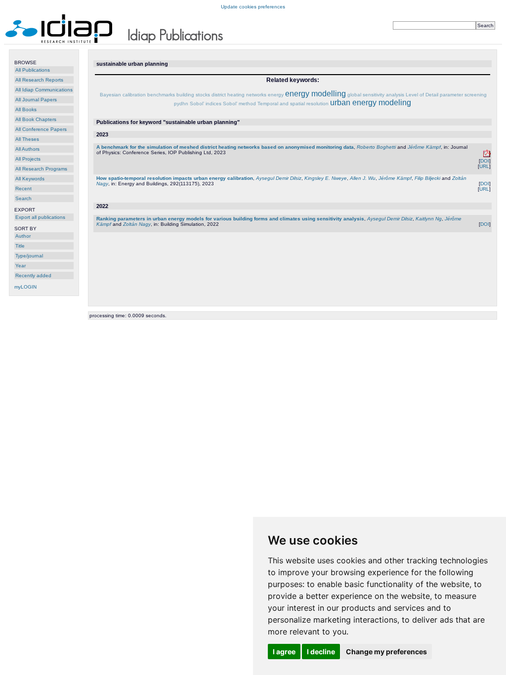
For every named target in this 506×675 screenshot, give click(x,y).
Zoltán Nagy (137, 224)
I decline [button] (321, 651)
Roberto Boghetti (376, 147)
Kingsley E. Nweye (325, 178)
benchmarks (161, 94)
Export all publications (40, 217)
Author (23, 236)
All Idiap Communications (44, 89)
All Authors (27, 149)
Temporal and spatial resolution (293, 103)
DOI (484, 161)
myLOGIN (25, 287)
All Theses (27, 139)
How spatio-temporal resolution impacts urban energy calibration (174, 178)
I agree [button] (284, 651)
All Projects (28, 159)
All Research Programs (41, 168)
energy (276, 94)
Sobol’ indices (205, 103)
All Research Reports (39, 80)
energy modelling (315, 93)
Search (23, 198)
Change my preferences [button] (386, 651)
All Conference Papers (41, 129)
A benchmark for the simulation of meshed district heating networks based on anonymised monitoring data (225, 147)
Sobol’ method (239, 103)
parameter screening (463, 94)
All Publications (32, 70)
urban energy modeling (370, 102)
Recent (23, 188)
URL (484, 166)
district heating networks (238, 94)
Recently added (33, 275)
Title (20, 246)
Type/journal (29, 255)
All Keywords (29, 178)
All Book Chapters (35, 119)
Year (20, 265)
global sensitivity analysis (375, 94)
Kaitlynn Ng (429, 218)
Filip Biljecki (427, 178)
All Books (26, 109)
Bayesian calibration (123, 94)
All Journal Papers (36, 99)
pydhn (181, 103)
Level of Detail (422, 94)
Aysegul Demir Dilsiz (278, 178)
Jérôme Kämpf (424, 147)
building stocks (193, 94)
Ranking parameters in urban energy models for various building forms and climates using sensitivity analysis (230, 218)
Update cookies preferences (253, 6)
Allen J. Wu (363, 178)
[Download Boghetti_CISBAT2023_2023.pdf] (487, 155)
